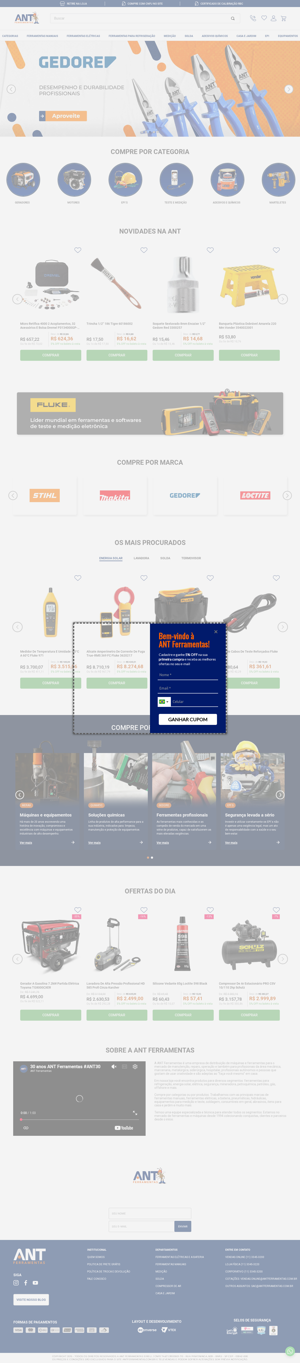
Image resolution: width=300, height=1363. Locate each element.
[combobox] (164, 702)
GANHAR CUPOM (188, 719)
